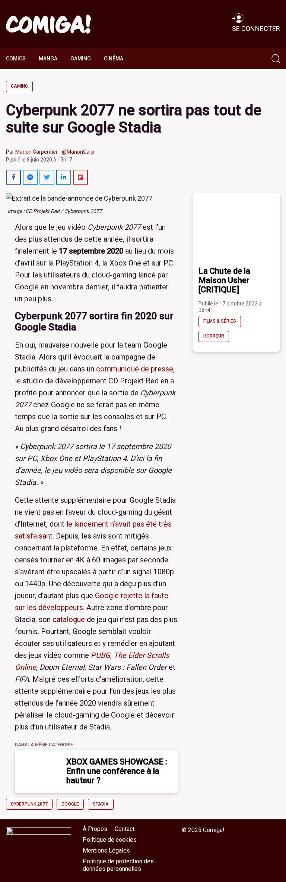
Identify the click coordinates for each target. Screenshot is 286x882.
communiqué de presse (134, 368)
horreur (213, 336)
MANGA (48, 59)
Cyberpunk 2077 (29, 804)
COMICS (16, 59)
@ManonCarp (78, 152)
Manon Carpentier (36, 152)
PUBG (100, 655)
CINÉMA (113, 59)
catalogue (69, 619)
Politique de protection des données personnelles (118, 865)
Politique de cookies (110, 839)
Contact (124, 828)
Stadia (101, 804)
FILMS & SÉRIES (219, 321)
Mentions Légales (106, 850)
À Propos (95, 828)
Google (70, 804)
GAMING (80, 59)
